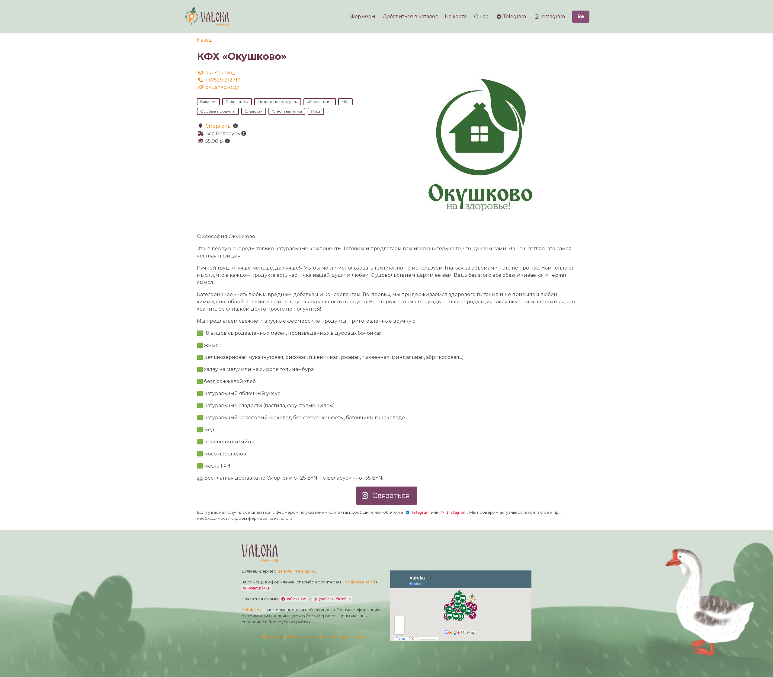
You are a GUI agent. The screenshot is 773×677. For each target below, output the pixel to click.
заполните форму (296, 571)
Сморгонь (218, 126)
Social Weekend (358, 582)
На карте (341, 636)
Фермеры (269, 636)
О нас (359, 636)
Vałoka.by (251, 609)
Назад (204, 40)
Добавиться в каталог (306, 636)
